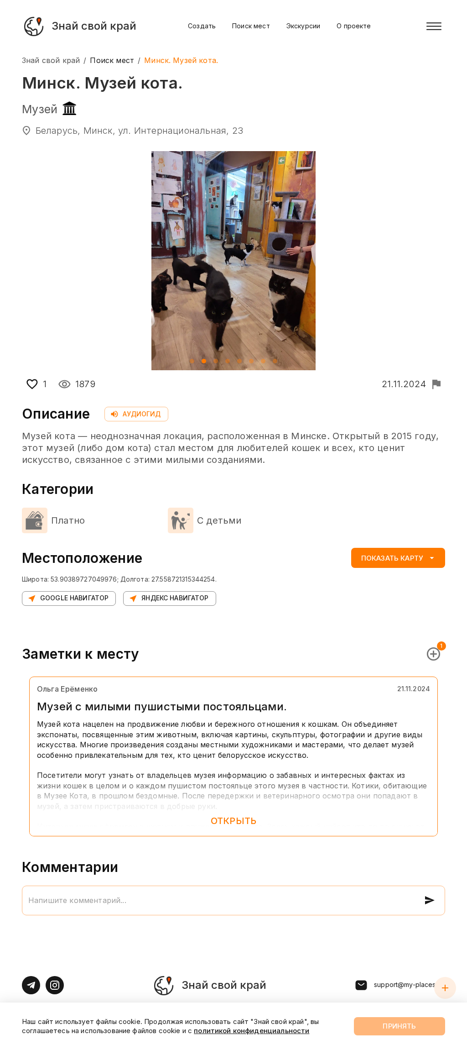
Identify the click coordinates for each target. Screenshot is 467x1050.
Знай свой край (51, 60)
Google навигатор (74, 598)
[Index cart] (445, 988)
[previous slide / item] (28, 260)
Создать (202, 26)
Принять (399, 1026)
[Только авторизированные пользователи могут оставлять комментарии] (429, 900)
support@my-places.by (409, 984)
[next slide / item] (438, 260)
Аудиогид (142, 414)
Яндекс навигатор (174, 598)
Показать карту (392, 558)
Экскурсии (303, 26)
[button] (192, 361)
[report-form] (436, 384)
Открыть (233, 820)
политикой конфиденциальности (251, 1030)
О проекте (354, 26)
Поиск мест (251, 26)
